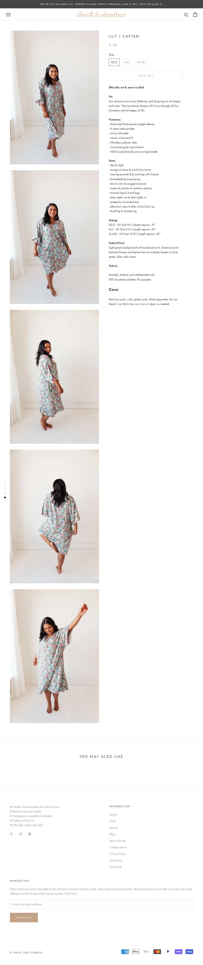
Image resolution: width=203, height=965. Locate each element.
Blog (112, 834)
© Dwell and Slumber (26, 952)
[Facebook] (11, 833)
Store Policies (117, 841)
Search (113, 815)
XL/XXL (141, 62)
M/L (127, 62)
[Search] (186, 15)
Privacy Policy (117, 854)
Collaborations (118, 847)
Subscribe (24, 917)
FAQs (112, 821)
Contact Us (115, 860)
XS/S (114, 62)
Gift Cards (115, 867)
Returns (113, 828)
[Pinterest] (29, 833)
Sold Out (146, 75)
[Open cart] (195, 14)
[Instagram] (20, 833)
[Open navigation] (8, 14)
